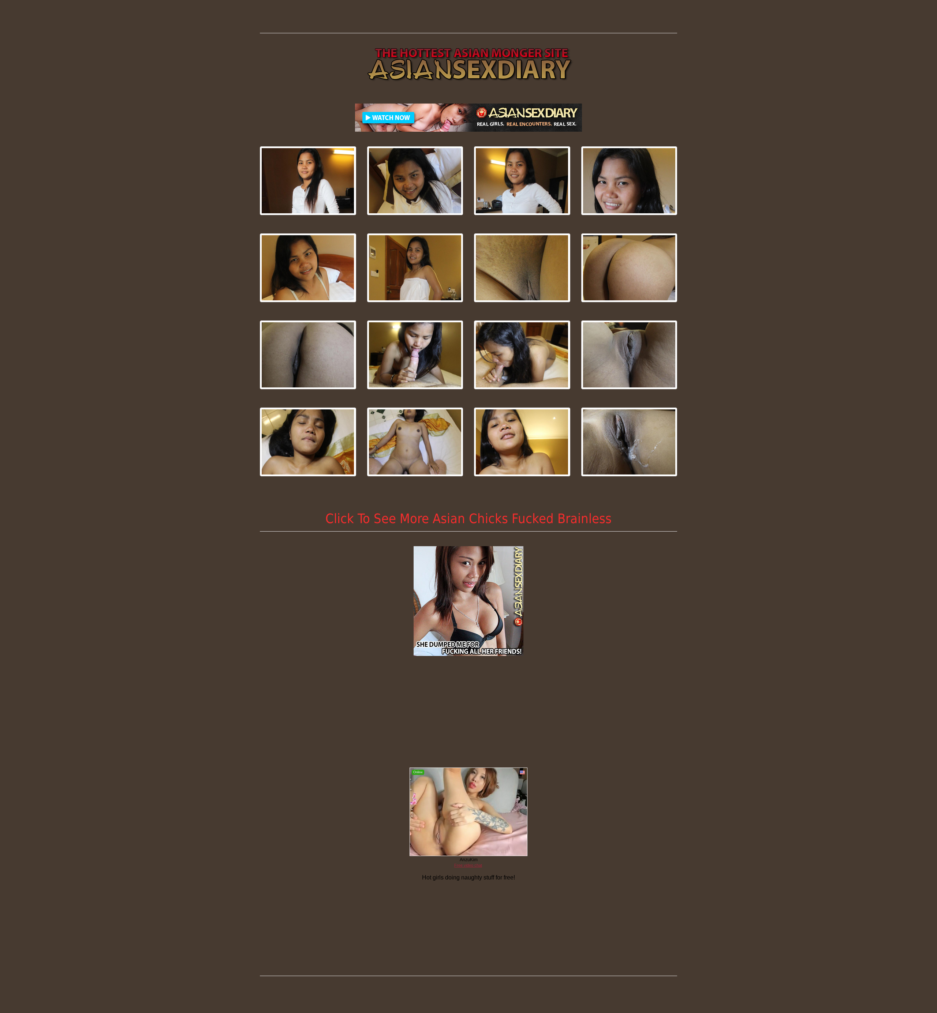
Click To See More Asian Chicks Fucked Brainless (468, 518)
